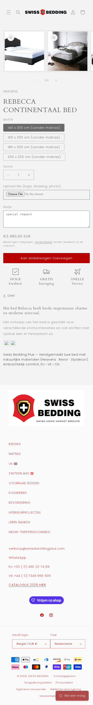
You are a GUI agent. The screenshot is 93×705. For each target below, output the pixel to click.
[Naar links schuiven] (37, 80)
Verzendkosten (44, 242)
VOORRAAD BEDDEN (24, 483)
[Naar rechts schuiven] (56, 80)
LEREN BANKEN (19, 522)
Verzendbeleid (48, 696)
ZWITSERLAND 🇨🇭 (21, 473)
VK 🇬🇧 (13, 464)
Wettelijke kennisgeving (65, 689)
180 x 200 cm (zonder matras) (34, 147)
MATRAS (15, 454)
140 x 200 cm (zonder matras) (34, 128)
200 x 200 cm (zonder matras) (34, 157)
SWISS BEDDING (38, 676)
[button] (8, 12)
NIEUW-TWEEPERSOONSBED (29, 532)
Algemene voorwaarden (31, 689)
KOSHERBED (18, 493)
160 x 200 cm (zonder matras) (34, 137)
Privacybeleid (64, 682)
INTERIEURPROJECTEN (25, 512)
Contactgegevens (64, 676)
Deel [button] (11, 295)
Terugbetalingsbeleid (37, 682)
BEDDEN (15, 444)
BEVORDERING (19, 502)
